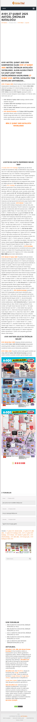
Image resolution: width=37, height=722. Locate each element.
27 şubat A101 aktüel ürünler (14, 531)
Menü (4, 8)
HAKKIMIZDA (30, 718)
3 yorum (27, 22)
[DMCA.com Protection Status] (18, 707)
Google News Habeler (11, 680)
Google (16, 672)
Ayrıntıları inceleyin (11, 700)
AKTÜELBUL (4, 22)
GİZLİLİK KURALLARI (18, 718)
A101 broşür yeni (24, 536)
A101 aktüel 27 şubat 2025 (22, 535)
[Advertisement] (18, 43)
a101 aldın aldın (15, 536)
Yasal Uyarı (19, 720)
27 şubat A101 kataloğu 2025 (13, 533)
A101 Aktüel (20, 22)
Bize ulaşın (6, 718)
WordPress (20, 671)
